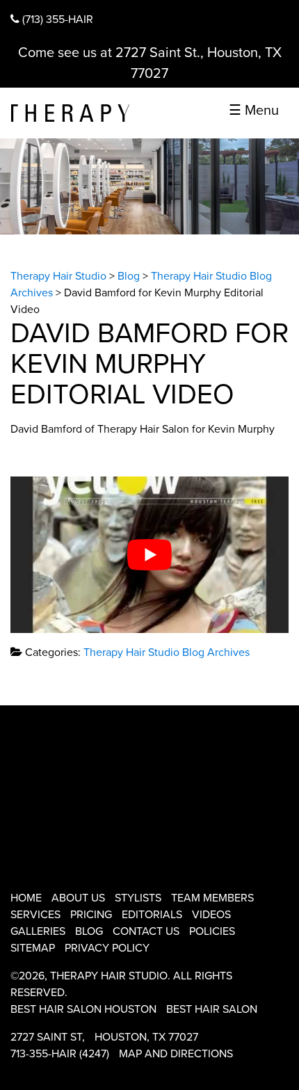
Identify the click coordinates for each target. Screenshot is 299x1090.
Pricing (91, 915)
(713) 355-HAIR (56, 19)
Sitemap (32, 948)
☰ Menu (254, 110)
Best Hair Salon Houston (83, 1009)
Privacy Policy (107, 948)
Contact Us (146, 931)
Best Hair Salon (211, 1009)
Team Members (212, 898)
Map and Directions (176, 1054)
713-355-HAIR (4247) (59, 1054)
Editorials (152, 915)
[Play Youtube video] (149, 554)
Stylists (138, 898)
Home (26, 898)
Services (35, 915)
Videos (211, 915)
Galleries (37, 931)
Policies (212, 931)
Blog (89, 931)
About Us (78, 898)
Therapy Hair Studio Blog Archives (166, 652)
